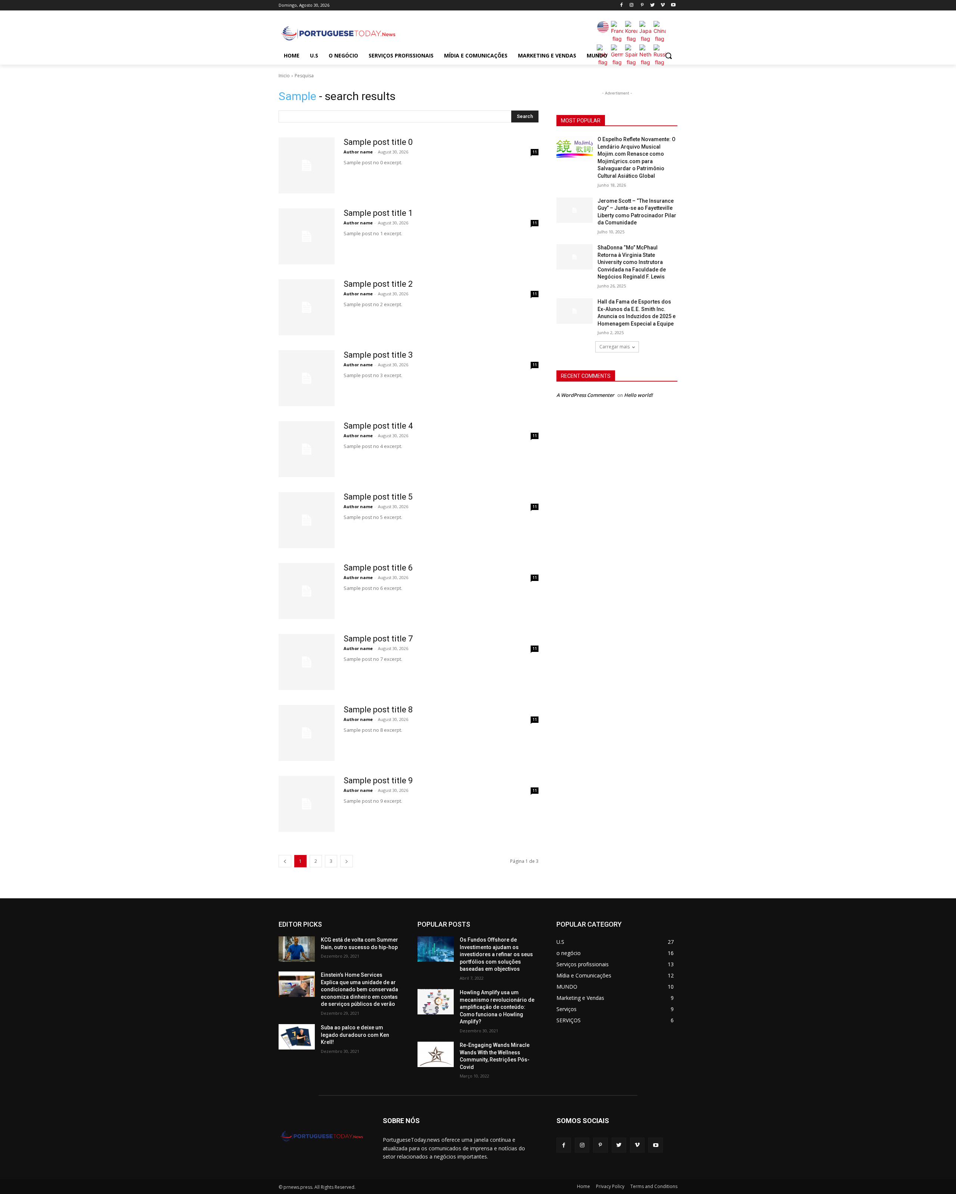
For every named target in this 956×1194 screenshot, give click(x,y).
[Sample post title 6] (307, 591)
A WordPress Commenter (585, 395)
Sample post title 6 (378, 567)
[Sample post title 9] (307, 804)
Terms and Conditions (653, 1186)
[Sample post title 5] (307, 520)
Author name (358, 152)
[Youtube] (673, 5)
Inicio (284, 75)
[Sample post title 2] (307, 307)
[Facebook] (621, 5)
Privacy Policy (610, 1186)
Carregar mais (614, 346)
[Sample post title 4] (307, 449)
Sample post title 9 (378, 780)
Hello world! (638, 395)
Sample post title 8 (378, 709)
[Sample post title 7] (307, 662)
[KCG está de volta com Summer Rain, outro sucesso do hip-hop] (297, 949)
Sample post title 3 (378, 355)
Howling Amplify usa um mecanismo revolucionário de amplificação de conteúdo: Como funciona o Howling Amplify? (497, 1006)
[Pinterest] (642, 5)
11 (535, 152)
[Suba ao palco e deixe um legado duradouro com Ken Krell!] (297, 1037)
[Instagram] (631, 5)
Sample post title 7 (378, 638)
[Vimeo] (662, 5)
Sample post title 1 (378, 213)
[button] (668, 56)
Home (583, 1186)
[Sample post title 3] (307, 378)
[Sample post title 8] (307, 733)
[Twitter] (652, 5)
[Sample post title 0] (307, 165)
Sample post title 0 (378, 142)
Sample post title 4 (378, 425)
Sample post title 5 (378, 496)
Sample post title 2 (378, 284)
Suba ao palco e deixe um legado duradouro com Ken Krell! (355, 1034)
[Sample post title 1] (307, 236)
